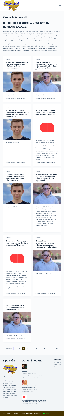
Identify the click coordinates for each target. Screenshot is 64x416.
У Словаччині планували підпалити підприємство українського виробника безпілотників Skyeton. (15, 178)
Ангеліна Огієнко (26, 373)
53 (44, 348)
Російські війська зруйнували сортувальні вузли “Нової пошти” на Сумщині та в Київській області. (17, 66)
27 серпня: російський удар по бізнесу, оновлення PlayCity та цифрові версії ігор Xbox (17, 243)
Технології (8, 59)
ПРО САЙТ (57, 362)
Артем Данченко (26, 389)
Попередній (9, 348)
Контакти (57, 367)
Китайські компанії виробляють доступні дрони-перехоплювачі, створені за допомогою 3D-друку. (47, 66)
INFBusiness (45, 413)
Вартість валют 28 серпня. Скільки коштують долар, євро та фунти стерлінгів (45, 112)
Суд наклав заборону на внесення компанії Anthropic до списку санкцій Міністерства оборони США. (17, 113)
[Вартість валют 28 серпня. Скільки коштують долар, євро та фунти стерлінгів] (47, 127)
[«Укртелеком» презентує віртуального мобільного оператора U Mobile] (17, 322)
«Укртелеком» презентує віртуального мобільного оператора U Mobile (15, 307)
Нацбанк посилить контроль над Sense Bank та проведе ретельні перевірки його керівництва (46, 178)
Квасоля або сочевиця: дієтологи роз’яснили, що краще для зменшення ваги (35, 386)
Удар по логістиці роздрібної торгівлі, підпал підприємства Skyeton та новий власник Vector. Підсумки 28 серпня (34, 401)
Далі (57, 348)
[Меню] (60, 5)
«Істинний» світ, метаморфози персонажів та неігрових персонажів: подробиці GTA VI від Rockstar (46, 244)
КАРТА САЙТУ (58, 364)
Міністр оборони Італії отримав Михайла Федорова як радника (36, 370)
